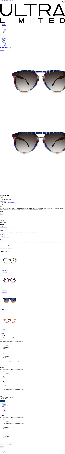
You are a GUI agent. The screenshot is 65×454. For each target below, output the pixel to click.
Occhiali (8, 202)
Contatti (3, 27)
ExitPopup (6, 357)
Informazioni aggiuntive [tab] (6, 237)
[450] (2, 401)
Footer (6, 382)
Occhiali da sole (12, 202)
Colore (1, 199)
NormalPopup (7, 356)
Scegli (6, 272)
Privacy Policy (2, 444)
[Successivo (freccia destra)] (1, 447)
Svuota (10, 199)
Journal (3, 39)
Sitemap (11, 444)
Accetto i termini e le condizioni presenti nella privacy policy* (14, 423)
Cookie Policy (7, 444)
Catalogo (3, 24)
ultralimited (2, 50)
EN (4, 350)
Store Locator (4, 25)
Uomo (17, 202)
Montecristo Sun (6, 48)
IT (4, 348)
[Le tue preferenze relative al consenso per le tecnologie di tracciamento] (63, 452)
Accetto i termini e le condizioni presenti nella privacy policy (14, 361)
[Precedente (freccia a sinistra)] (0, 447)
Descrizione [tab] (4, 236)
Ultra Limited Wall (5, 38)
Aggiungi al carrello (3, 201)
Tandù (19, 442)
